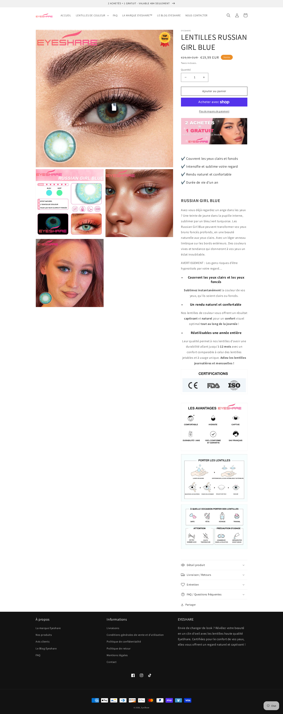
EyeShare (145, 707)
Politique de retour (119, 648)
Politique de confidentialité (124, 641)
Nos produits (44, 635)
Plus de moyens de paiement (214, 111)
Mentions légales (117, 655)
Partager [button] (190, 604)
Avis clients (42, 641)
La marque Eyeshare (48, 628)
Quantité (186, 69)
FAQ (38, 655)
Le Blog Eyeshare (46, 648)
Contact (111, 662)
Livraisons (113, 628)
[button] (92, 15)
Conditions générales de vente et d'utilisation (135, 635)
